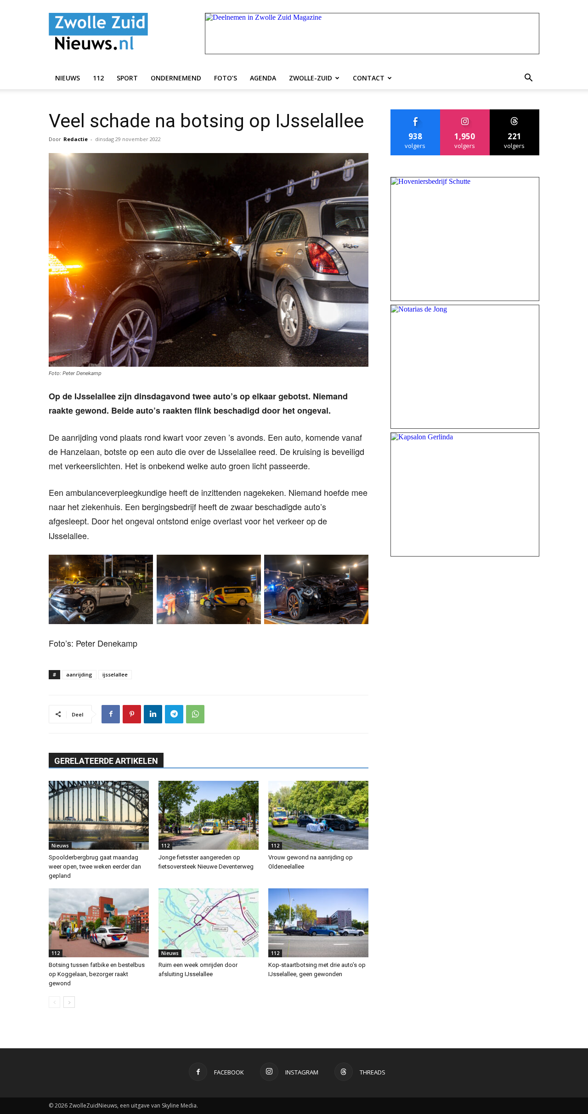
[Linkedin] (153, 714)
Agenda (263, 78)
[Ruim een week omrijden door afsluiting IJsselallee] (208, 922)
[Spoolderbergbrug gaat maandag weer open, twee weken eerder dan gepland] (99, 815)
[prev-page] (54, 1002)
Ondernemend (176, 78)
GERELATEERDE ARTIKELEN (106, 761)
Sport (127, 78)
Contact (368, 78)
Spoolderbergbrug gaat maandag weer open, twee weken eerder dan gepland (95, 866)
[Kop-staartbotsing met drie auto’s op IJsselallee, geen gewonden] (318, 922)
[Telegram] (174, 714)
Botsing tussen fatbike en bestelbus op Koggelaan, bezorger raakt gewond (97, 974)
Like (415, 112)
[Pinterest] (132, 714)
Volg (465, 112)
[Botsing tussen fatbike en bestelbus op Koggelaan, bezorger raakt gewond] (99, 922)
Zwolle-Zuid (310, 78)
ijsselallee (115, 674)
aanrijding (79, 674)
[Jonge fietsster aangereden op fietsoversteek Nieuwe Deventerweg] (208, 815)
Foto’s (225, 78)
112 (98, 78)
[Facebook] (111, 714)
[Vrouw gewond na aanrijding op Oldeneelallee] (318, 815)
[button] (528, 78)
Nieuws (67, 78)
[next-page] (69, 1002)
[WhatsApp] (195, 714)
